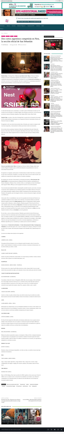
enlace (12, 120)
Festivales (7, 36)
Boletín (27, 384)
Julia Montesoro (5, 44)
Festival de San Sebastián (34, 384)
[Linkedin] (62, 1)
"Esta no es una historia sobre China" (13, 384)
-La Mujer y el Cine (34, 417)
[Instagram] (60, 1)
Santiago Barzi (34, 386)
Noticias (12, 36)
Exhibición (6, 33)
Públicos (15, 36)
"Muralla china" (22, 384)
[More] (32, 392)
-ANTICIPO (52, 103)
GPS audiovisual (19, 386)
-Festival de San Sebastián (8, 417)
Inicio (2, 33)
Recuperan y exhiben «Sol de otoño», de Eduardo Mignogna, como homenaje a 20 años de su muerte (56, 91)
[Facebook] (56, 1)
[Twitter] (57, 1)
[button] (51, 27)
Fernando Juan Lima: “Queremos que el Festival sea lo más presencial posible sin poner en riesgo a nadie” (10, 401)
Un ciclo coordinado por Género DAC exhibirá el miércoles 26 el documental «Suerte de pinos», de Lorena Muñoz (56, 84)
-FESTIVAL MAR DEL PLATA (55, 88)
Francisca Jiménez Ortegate (10, 386)
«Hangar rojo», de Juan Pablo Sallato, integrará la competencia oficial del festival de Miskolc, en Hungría (56, 123)
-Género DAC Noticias (54, 80)
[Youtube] (59, 1)
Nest (30, 386)
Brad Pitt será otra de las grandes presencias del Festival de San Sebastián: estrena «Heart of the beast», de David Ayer (8, 421)
